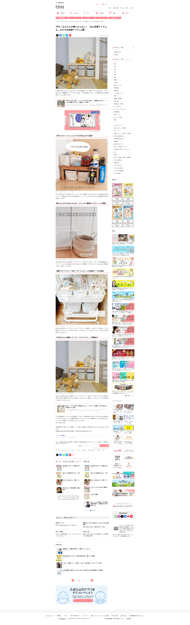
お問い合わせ (124, 615)
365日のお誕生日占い (119, 136)
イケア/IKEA (98, 450)
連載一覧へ (127, 395)
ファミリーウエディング (120, 109)
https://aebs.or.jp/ (122, 531)
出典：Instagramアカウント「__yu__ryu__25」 (66, 325)
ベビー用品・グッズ (118, 93)
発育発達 (116, 90)
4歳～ (73, 450)
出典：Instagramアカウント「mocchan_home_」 (66, 259)
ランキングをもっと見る (68, 497)
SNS (88, 17)
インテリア (100, 264)
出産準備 (101, 13)
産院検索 (116, 141)
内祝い (106, 4)
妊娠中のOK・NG (118, 144)
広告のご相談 (114, 615)
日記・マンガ (117, 114)
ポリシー (66, 615)
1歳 (62, 450)
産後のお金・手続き (118, 104)
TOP (110, 7)
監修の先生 (116, 162)
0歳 (58, 450)
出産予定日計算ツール (119, 138)
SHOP (99, 4)
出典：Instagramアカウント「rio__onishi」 (65, 191)
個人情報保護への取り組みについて (114, 618)
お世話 (115, 82)
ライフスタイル (117, 106)
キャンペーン (101, 17)
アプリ (75, 17)
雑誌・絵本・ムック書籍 (120, 128)
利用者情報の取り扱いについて (137, 615)
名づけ (88, 13)
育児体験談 (116, 112)
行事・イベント (117, 96)
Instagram (84, 450)
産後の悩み (116, 88)
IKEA (82, 91)
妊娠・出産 (115, 7)
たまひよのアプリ (118, 165)
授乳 (115, 77)
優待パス (127, 13)
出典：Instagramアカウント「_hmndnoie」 (65, 393)
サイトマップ (85, 615)
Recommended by (87, 510)
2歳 (65, 450)
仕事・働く (116, 101)
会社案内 (128, 618)
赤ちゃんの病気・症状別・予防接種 (122, 157)
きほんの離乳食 (117, 160)
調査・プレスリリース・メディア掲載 (100, 615)
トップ (57, 21)
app (103, 450)
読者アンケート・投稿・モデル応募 (122, 133)
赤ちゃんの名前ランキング (120, 146)
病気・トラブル (117, 85)
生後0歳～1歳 (117, 52)
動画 (115, 120)
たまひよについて (118, 125)
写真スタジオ (114, 17)
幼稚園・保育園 (117, 98)
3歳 (69, 450)
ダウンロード (83, 600)
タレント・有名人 (118, 117)
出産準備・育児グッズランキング (122, 149)
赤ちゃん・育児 (124, 7)
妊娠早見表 (63, 13)
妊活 (132, 7)
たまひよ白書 (117, 173)
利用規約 (59, 615)
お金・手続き (76, 13)
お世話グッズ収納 (91, 450)
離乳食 (114, 13)
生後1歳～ (116, 54)
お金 (115, 152)
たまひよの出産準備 (118, 170)
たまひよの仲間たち (118, 168)
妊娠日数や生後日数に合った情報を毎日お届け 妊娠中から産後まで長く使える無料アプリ (83, 596)
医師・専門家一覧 (75, 615)
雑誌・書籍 (62, 17)
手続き (115, 154)
